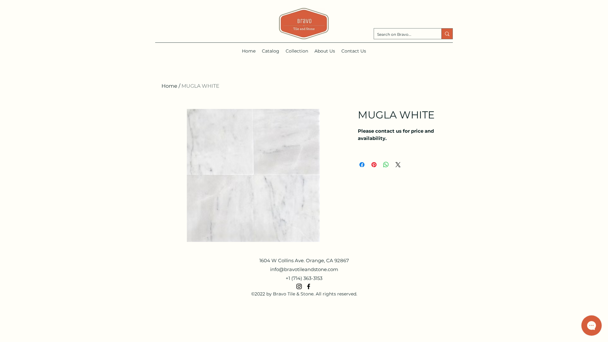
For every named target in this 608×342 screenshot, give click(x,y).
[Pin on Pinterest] (374, 164)
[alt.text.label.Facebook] (308, 286)
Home (169, 86)
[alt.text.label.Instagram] (299, 286)
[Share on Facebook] (362, 164)
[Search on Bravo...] (447, 33)
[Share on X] (398, 164)
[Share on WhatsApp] (386, 164)
